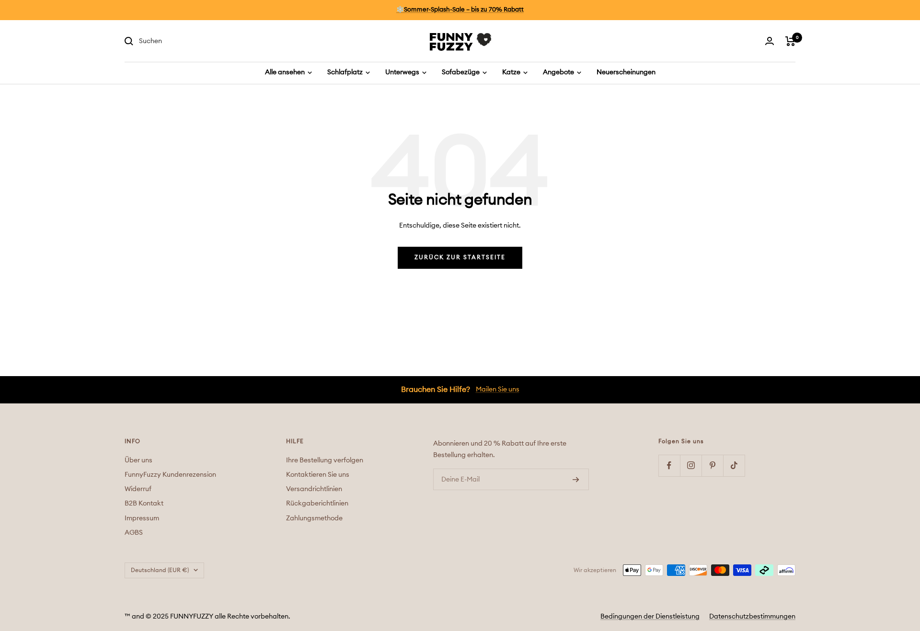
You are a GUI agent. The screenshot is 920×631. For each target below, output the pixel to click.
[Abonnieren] (576, 479)
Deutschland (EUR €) (160, 570)
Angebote (559, 72)
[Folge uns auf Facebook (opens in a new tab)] (669, 465)
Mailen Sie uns (497, 389)
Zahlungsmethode (314, 518)
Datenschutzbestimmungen (752, 616)
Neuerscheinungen (626, 72)
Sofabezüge (461, 72)
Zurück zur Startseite (460, 257)
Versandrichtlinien (314, 489)
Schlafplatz (345, 72)
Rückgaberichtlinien (317, 503)
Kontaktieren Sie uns (317, 474)
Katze (512, 72)
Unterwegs (403, 72)
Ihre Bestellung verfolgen (324, 460)
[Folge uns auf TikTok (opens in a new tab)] (734, 465)
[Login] (769, 41)
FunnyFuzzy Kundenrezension (170, 474)
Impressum (142, 518)
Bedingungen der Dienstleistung (650, 616)
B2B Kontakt (144, 503)
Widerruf (138, 489)
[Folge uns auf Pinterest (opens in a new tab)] (712, 465)
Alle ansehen (285, 72)
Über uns (138, 460)
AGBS (134, 532)
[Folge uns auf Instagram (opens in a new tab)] (691, 465)
